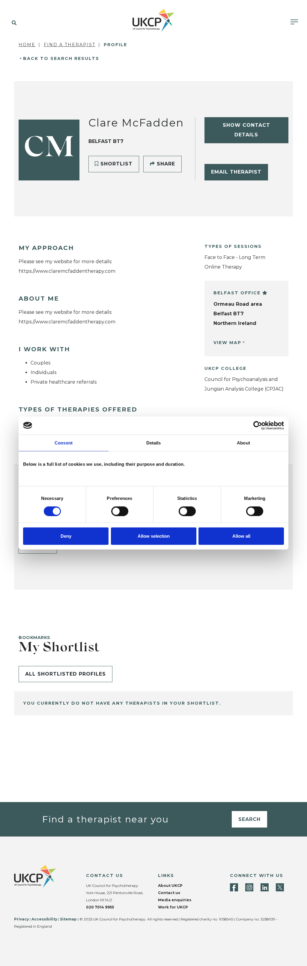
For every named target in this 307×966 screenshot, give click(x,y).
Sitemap (68, 919)
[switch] (119, 511)
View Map (227, 342)
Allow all (241, 536)
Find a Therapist (69, 44)
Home (27, 44)
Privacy (21, 919)
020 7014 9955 (100, 907)
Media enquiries (174, 900)
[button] (12, 23)
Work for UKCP (173, 907)
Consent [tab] (64, 442)
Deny (66, 536)
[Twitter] (279, 887)
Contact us (169, 892)
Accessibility (44, 919)
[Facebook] (234, 887)
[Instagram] (249, 887)
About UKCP (170, 885)
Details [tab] (153, 442)
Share (165, 164)
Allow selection (154, 536)
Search (249, 819)
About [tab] (243, 442)
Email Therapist (236, 172)
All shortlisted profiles (65, 674)
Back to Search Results (61, 58)
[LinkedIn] (264, 887)
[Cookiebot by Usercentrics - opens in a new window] (257, 425)
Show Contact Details (246, 130)
